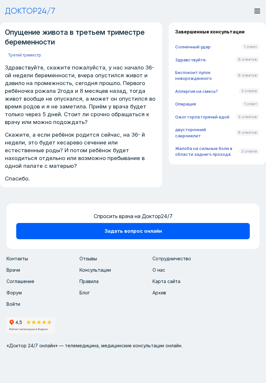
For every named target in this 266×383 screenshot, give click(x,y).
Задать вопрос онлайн (133, 231)
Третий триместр (24, 55)
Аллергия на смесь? (196, 91)
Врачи (13, 270)
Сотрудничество (171, 258)
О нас (158, 270)
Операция (185, 103)
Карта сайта (166, 281)
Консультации (95, 270)
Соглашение (20, 281)
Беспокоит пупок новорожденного (193, 75)
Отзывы (88, 258)
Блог (84, 292)
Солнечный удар (193, 46)
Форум (14, 292)
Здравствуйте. (191, 59)
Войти (13, 304)
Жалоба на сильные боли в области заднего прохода (203, 151)
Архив (159, 292)
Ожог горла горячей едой (202, 116)
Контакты (17, 258)
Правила (89, 281)
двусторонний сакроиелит (190, 132)
